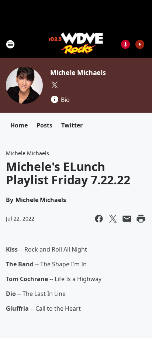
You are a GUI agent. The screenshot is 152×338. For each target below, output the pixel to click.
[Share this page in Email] (127, 219)
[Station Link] (76, 44)
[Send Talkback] (125, 44)
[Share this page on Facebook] (99, 219)
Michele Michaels (78, 72)
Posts (44, 125)
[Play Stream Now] (139, 44)
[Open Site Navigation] (10, 44)
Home (19, 125)
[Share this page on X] (113, 219)
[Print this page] (141, 219)
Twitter (72, 125)
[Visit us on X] (54, 85)
